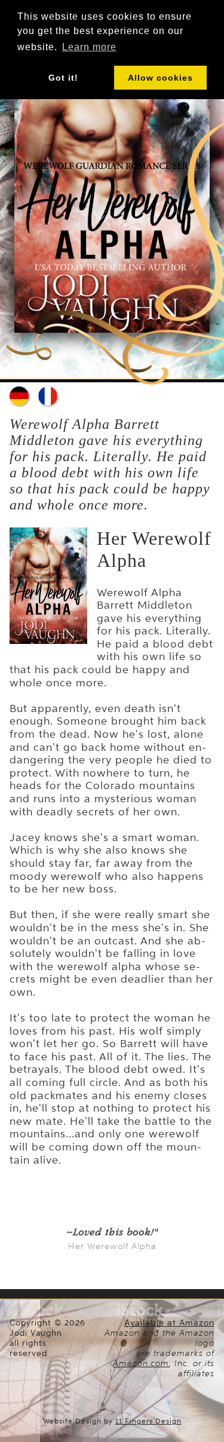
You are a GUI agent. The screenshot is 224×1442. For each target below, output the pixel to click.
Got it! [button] (63, 77)
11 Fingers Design (148, 1421)
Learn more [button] (89, 47)
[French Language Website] (47, 396)
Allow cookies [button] (160, 77)
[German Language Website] (19, 396)
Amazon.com (141, 1363)
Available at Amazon (169, 1323)
